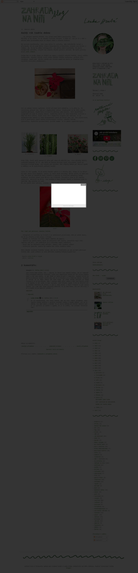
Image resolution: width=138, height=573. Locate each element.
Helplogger (71, 205)
